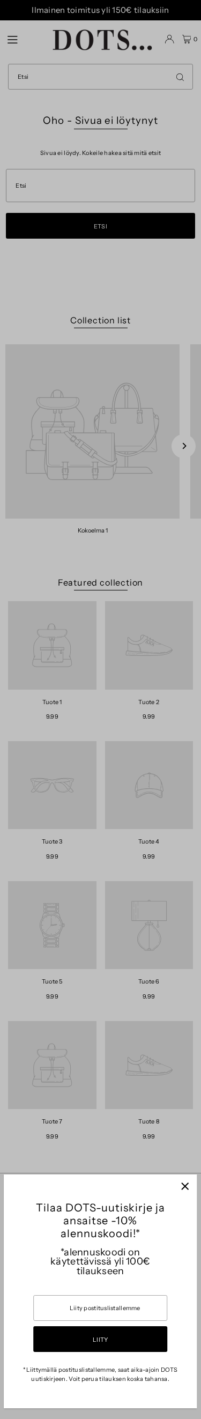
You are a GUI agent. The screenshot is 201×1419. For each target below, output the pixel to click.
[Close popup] (184, 1186)
